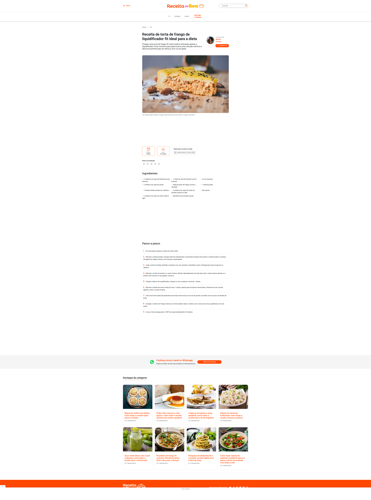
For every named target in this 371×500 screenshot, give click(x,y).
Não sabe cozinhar (197, 16)
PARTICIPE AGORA (209, 362)
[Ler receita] (175, 153)
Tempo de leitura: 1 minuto (184, 152)
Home (144, 27)
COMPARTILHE (223, 45)
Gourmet (177, 16)
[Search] (246, 6)
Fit (169, 16)
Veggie (187, 16)
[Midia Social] (230, 487)
